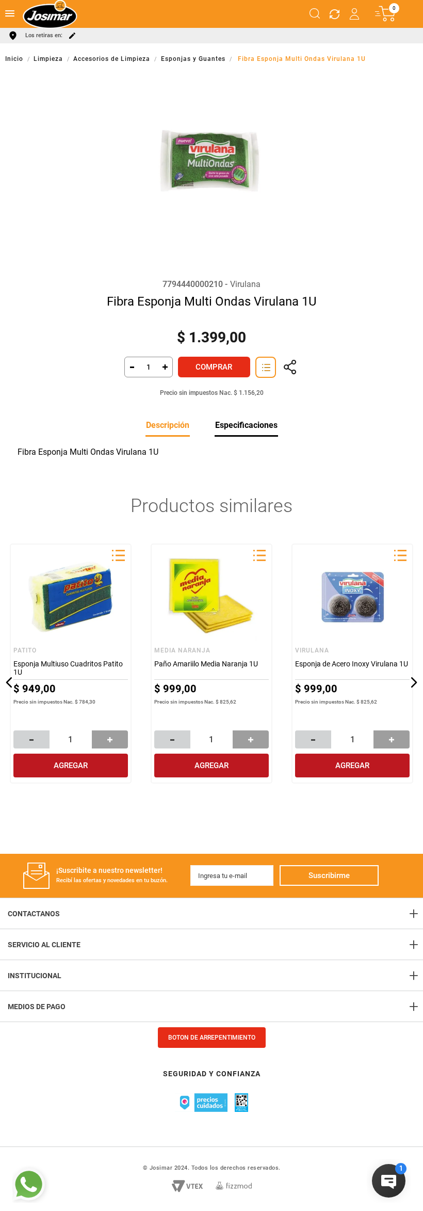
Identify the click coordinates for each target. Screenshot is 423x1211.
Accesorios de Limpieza (111, 58)
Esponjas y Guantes (193, 58)
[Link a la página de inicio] (15, 59)
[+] (165, 367)
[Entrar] (355, 14)
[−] (131, 367)
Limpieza (48, 58)
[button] (314, 14)
